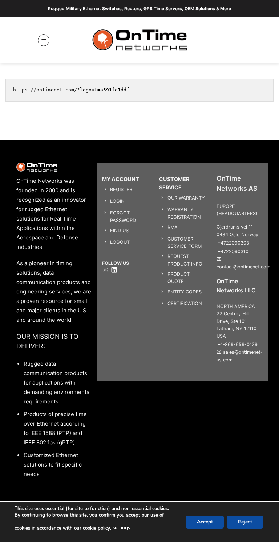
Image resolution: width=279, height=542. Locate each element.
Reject (245, 521)
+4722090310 (233, 251)
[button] (43, 40)
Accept (205, 521)
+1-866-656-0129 (238, 344)
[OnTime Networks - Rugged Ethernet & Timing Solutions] (140, 40)
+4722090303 (233, 243)
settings (121, 528)
